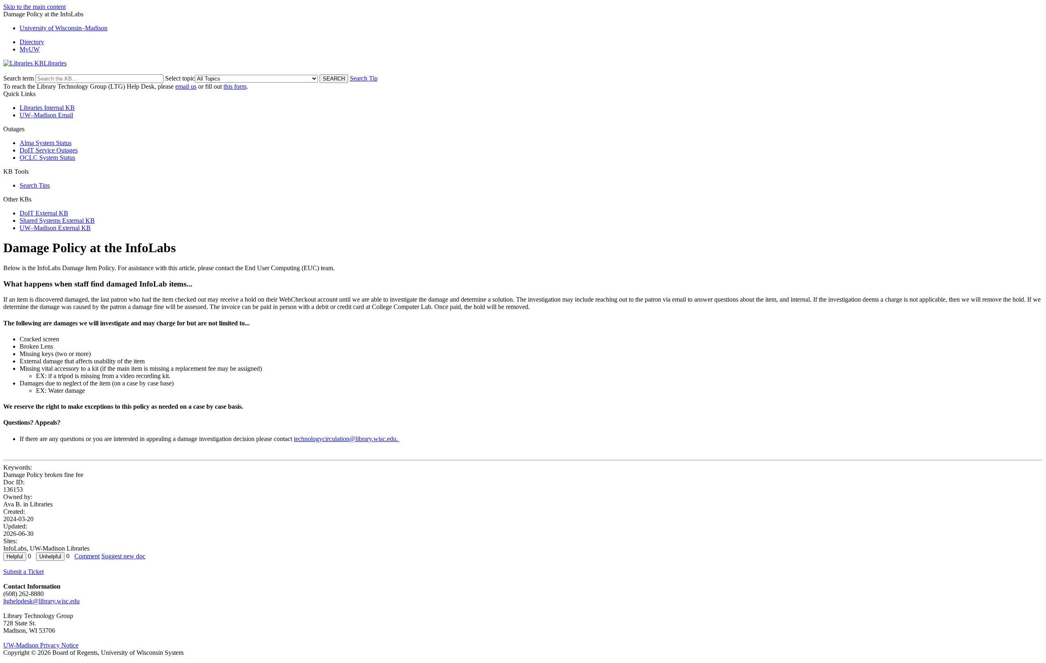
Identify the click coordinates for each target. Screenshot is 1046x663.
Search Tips (35, 185)
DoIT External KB (44, 213)
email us (186, 86)
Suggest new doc (123, 556)
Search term (18, 78)
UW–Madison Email (46, 115)
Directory (32, 41)
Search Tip (364, 78)
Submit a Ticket (23, 571)
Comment (87, 556)
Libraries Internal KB (47, 107)
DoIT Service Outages (49, 150)
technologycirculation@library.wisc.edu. (347, 438)
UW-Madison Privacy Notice (40, 645)
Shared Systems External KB (57, 220)
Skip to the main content (34, 6)
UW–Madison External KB (55, 227)
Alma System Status (46, 142)
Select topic (180, 78)
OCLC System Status (47, 157)
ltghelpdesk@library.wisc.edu (41, 601)
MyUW (30, 49)
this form (235, 86)
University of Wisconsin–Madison (63, 28)
